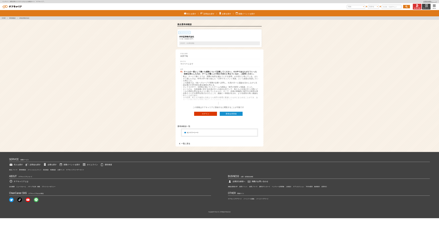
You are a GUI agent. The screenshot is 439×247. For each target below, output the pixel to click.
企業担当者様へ (429, 1)
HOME (4, 18)
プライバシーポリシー (48, 186)
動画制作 (317, 186)
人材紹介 (288, 186)
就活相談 (46, 170)
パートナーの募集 (248, 199)
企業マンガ (61, 170)
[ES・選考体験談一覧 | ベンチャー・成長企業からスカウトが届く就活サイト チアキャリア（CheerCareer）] (12, 6)
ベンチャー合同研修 (278, 186)
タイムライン (92, 165)
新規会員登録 (231, 114)
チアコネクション (298, 186)
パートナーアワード (262, 199)
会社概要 (12, 186)
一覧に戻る (185, 144)
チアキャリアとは (21, 181)
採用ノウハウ (253, 186)
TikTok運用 (309, 186)
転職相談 (53, 170)
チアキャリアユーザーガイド (75, 170)
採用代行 (324, 186)
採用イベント (243, 186)
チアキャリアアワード (235, 199)
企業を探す (52, 165)
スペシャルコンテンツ (34, 170)
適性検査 (108, 165)
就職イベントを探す (72, 165)
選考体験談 (12, 18)
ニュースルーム (21, 186)
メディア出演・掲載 (34, 186)
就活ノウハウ (13, 170)
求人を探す (18, 165)
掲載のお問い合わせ (260, 181)
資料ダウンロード (264, 186)
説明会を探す (35, 165)
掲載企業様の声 (233, 186)
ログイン (205, 114)
